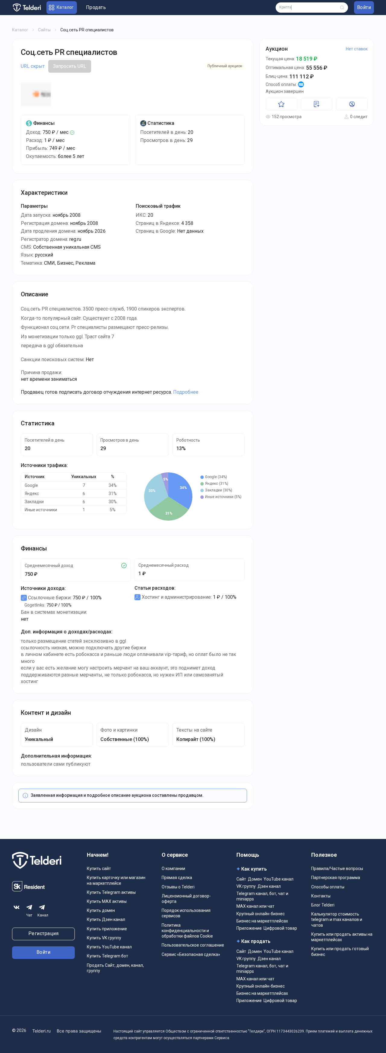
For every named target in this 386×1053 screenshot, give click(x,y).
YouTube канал (278, 879)
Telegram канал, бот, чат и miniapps (262, 896)
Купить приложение (107, 928)
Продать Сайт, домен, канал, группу (115, 968)
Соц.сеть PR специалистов (69, 52)
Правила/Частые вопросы (337, 868)
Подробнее (185, 392)
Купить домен (101, 910)
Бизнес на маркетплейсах (262, 921)
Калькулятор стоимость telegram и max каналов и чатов (336, 919)
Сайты (44, 29)
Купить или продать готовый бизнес (340, 951)
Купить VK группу (104, 937)
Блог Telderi (322, 905)
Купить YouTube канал (109, 946)
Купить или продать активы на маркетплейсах (341, 937)
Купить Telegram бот (107, 956)
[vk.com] (16, 907)
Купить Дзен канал (106, 919)
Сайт (241, 879)
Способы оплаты (327, 886)
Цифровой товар (280, 928)
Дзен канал (269, 886)
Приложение (249, 928)
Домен (255, 879)
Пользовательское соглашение (193, 945)
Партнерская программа (335, 877)
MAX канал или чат (255, 906)
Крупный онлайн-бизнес (260, 913)
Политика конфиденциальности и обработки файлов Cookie (187, 930)
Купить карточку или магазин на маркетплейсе (116, 880)
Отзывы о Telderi (178, 886)
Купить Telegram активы (111, 892)
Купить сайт (99, 868)
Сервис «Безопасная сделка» (191, 954)
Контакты (321, 896)
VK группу (246, 886)
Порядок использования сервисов (186, 913)
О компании (173, 868)
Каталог (20, 29)
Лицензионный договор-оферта (186, 899)
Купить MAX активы (107, 901)
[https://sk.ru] (28, 889)
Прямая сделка (177, 877)
